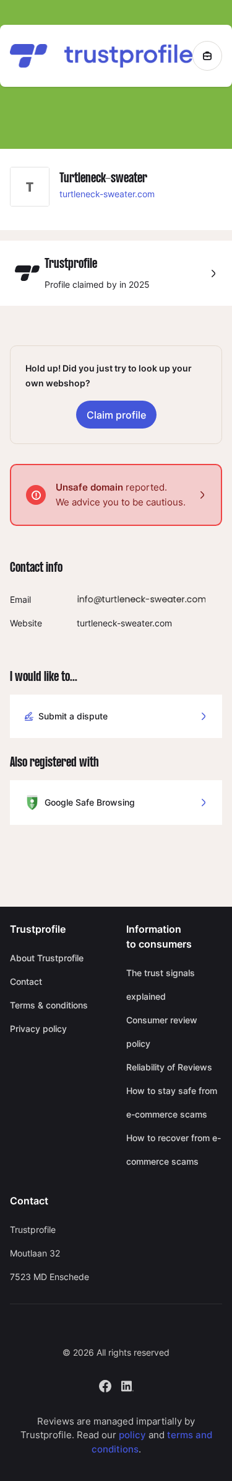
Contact (26, 981)
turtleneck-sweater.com (107, 194)
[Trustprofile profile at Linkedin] (127, 1384)
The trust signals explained (160, 984)
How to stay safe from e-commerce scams (171, 1102)
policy (132, 1435)
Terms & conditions (49, 1005)
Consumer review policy (161, 1032)
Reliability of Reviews (169, 1067)
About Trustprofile (47, 958)
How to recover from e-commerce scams (173, 1149)
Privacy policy (38, 1028)
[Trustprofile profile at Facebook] (105, 1384)
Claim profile (116, 415)
